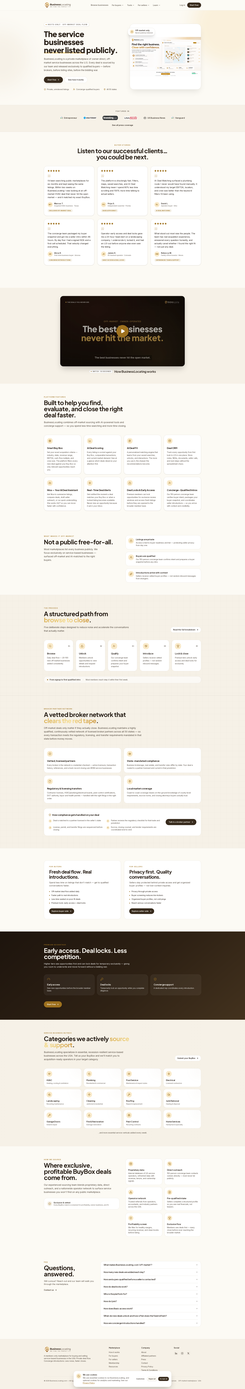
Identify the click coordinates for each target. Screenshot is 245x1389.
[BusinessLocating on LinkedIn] (176, 1353)
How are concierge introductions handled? (124, 1323)
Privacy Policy (147, 1366)
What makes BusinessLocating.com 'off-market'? (128, 1264)
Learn (155, 5)
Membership (114, 1363)
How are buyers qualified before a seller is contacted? (130, 1279)
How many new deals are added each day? (124, 1272)
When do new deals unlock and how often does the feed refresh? (135, 1315)
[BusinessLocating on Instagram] (182, 1353)
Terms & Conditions (149, 1370)
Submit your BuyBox (186, 1058)
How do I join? (110, 1301)
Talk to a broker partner (179, 822)
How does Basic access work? (118, 1308)
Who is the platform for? (115, 1294)
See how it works (76, 80)
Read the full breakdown (184, 630)
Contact (144, 1363)
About (143, 1352)
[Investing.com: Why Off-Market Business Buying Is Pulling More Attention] (110, 117)
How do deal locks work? (116, 1286)
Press (143, 1359)
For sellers (142, 5)
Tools (129, 5)
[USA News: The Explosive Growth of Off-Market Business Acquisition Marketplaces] (130, 117)
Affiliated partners (148, 1356)
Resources (113, 1366)
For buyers (116, 5)
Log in (182, 5)
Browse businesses (99, 5)
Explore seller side (140, 911)
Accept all (163, 1379)
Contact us (49, 1290)
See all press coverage (122, 125)
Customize (140, 1379)
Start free (194, 5)
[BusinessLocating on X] (188, 1353)
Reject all (152, 1379)
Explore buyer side (60, 911)
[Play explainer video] (122, 331)
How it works (114, 1352)
